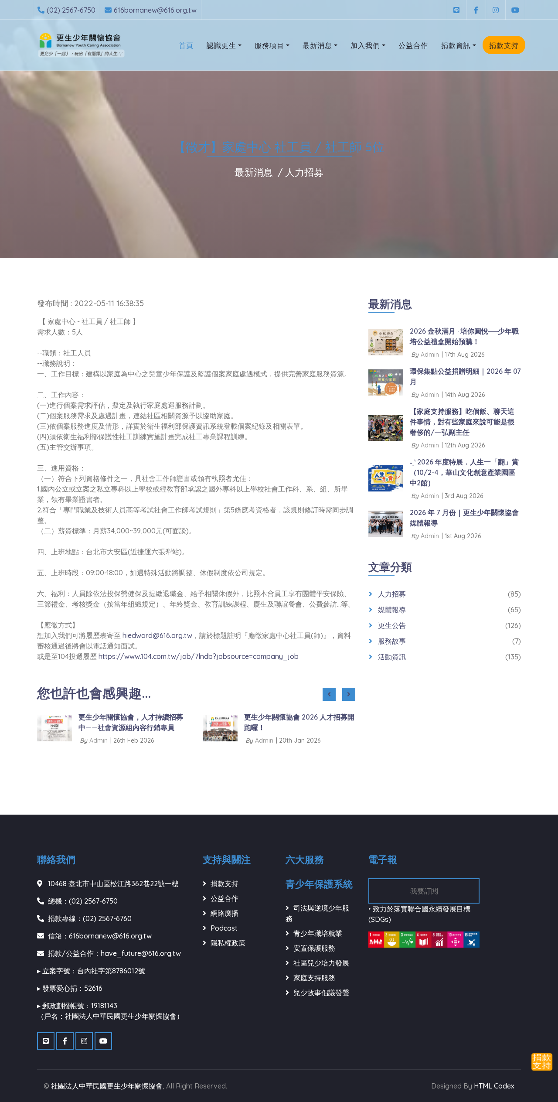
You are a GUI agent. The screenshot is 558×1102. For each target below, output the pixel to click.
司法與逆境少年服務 (317, 913)
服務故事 (392, 641)
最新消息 (317, 45)
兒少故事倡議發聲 (321, 992)
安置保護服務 (314, 948)
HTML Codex (494, 1086)
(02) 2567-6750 (71, 10)
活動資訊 (392, 656)
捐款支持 (504, 45)
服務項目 (269, 45)
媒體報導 (392, 609)
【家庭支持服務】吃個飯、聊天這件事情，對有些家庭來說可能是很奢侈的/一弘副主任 (462, 422)
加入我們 (365, 45)
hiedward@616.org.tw (157, 635)
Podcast (224, 928)
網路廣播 (224, 913)
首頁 (186, 45)
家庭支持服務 (314, 977)
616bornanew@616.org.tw (155, 10)
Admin (98, 740)
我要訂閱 (424, 891)
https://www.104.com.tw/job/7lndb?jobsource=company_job (199, 656)
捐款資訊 (456, 45)
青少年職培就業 (317, 933)
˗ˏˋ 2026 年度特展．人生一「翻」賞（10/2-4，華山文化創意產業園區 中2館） (464, 472)
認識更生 (221, 45)
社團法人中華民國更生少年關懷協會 (107, 1086)
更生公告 (392, 625)
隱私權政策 (228, 942)
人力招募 (304, 172)
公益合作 (413, 45)
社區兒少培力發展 (321, 963)
